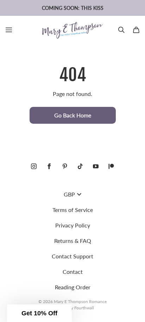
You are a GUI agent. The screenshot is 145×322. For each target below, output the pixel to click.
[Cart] (136, 30)
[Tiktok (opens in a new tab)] (80, 166)
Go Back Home (72, 115)
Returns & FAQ (72, 240)
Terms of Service (72, 209)
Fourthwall (84, 307)
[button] (39, 313)
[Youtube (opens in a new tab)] (95, 166)
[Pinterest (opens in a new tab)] (64, 166)
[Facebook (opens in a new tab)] (49, 166)
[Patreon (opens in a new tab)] (111, 166)
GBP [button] (69, 194)
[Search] (121, 30)
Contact (73, 271)
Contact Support (72, 256)
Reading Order (72, 287)
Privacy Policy (72, 225)
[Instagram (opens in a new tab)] (34, 166)
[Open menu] (9, 30)
